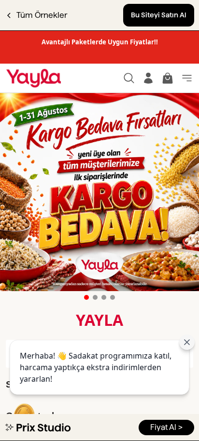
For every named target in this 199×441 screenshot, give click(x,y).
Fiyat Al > (166, 427)
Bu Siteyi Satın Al (158, 15)
